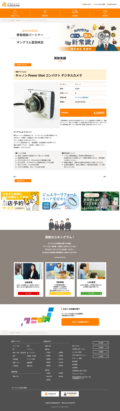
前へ (15, 176)
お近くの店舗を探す (80, 321)
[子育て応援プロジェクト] (100, 201)
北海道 (48, 373)
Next (116, 201)
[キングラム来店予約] (20, 201)
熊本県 (61, 366)
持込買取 (101, 343)
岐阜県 (48, 380)
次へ (104, 176)
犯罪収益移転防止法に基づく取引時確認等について (81, 377)
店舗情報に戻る (21, 180)
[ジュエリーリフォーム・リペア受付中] (60, 201)
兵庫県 (61, 352)
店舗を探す (45, 16)
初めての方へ (87, 4)
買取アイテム (15, 16)
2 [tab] (61, 215)
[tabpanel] (20, 201)
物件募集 (74, 361)
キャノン (78, 84)
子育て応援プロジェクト (79, 355)
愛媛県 (48, 359)
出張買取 (75, 16)
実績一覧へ (16, 376)
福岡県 (48, 366)
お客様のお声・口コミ (78, 349)
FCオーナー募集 (77, 358)
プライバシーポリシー (78, 374)
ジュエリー (30, 349)
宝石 (14, 356)
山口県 (61, 362)
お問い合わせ (113, 4)
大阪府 (48, 352)
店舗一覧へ (48, 346)
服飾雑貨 (29, 362)
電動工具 (29, 366)
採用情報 (74, 364)
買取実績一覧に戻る (22, 64)
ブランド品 (16, 346)
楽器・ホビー (17, 362)
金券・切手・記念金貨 (19, 352)
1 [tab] (59, 215)
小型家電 (15, 366)
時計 (28, 346)
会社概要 (74, 368)
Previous (4, 201)
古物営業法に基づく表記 (79, 371)
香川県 (61, 359)
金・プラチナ (31, 352)
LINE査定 (101, 356)
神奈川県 (49, 376)
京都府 (48, 356)
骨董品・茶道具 (31, 356)
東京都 (61, 373)
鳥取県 (48, 362)
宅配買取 (105, 16)
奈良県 (61, 356)
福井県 (61, 376)
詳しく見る (28, 293)
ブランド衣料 (31, 359)
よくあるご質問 (100, 4)
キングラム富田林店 (81, 97)
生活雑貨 (15, 359)
